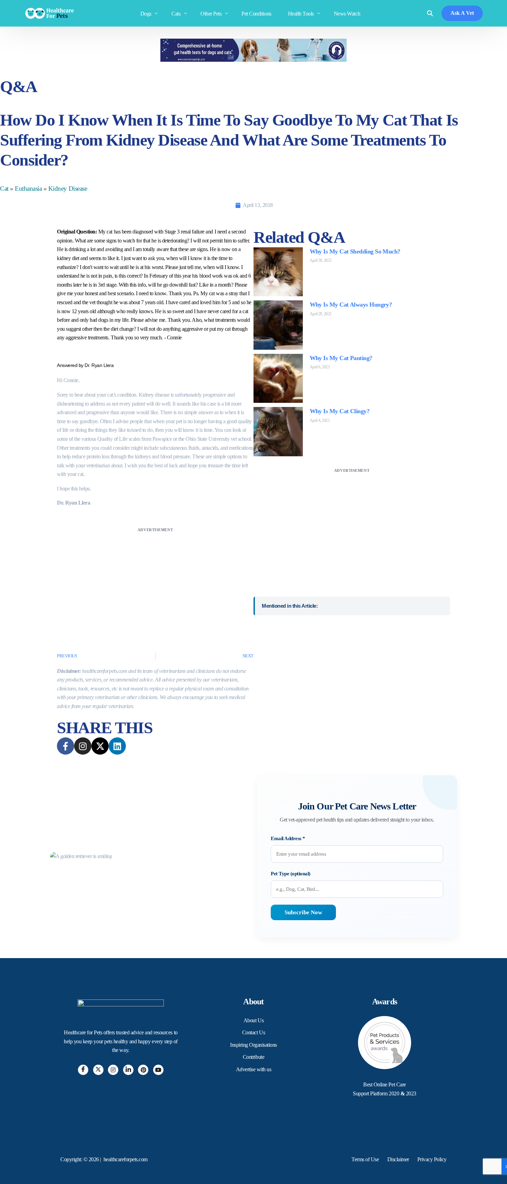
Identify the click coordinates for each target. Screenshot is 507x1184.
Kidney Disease (67, 188)
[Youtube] (158, 1070)
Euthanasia (28, 188)
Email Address (288, 838)
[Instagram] (113, 1070)
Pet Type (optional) (290, 873)
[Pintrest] (143, 1070)
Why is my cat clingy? (340, 411)
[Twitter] (98, 1070)
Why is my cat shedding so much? (355, 251)
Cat (4, 188)
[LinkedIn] (128, 1070)
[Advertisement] (155, 582)
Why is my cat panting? (341, 358)
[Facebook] (83, 1070)
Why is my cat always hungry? (351, 304)
